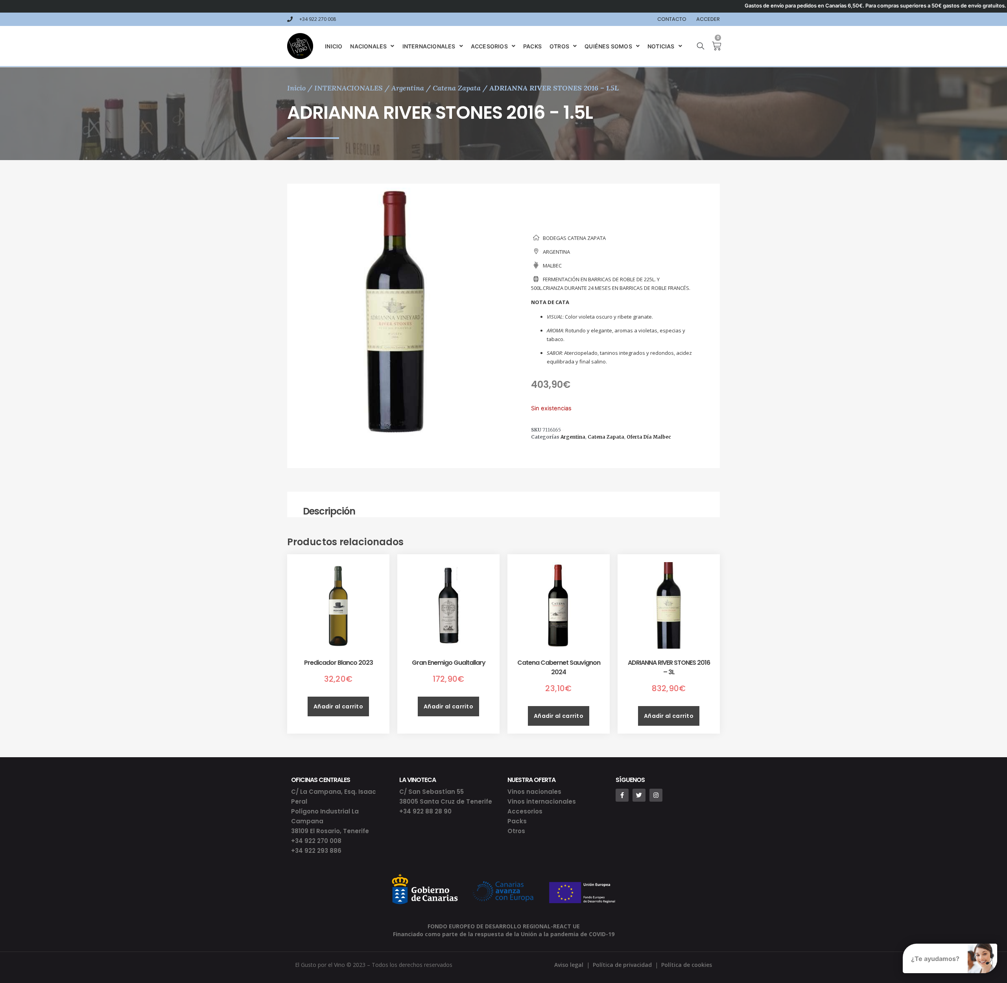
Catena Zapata (457, 87)
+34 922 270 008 (316, 841)
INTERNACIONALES (348, 87)
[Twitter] (639, 795)
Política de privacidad (622, 964)
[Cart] (713, 46)
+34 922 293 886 (316, 851)
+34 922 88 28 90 (425, 811)
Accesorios (524, 811)
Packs (517, 821)
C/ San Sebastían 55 (431, 792)
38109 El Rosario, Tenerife (330, 831)
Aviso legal (568, 964)
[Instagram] (655, 795)
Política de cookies (686, 964)
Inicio (296, 87)
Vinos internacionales (541, 801)
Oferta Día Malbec (649, 437)
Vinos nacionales (534, 792)
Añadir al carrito (338, 706)
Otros (516, 831)
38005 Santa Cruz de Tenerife (445, 801)
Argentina (407, 87)
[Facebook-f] (622, 795)
